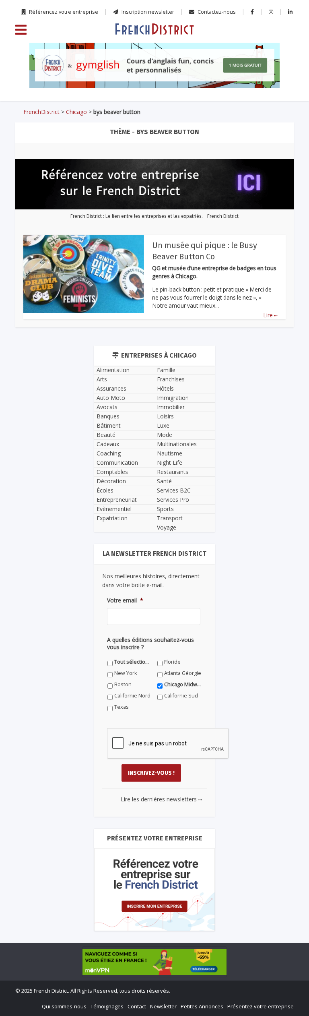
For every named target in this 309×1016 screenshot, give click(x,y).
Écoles (105, 490)
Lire (270, 315)
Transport (170, 518)
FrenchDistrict (41, 112)
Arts (102, 379)
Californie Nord (132, 695)
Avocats (107, 407)
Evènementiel (114, 509)
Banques (108, 416)
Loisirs (165, 416)
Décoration (111, 481)
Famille (166, 370)
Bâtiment (109, 425)
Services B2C (174, 490)
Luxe (163, 425)
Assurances (111, 388)
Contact (137, 1006)
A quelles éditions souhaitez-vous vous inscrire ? (150, 643)
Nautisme (169, 453)
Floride (172, 661)
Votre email (125, 600)
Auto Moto (111, 397)
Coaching (109, 453)
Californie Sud (181, 695)
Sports (165, 509)
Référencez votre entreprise (63, 11)
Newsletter (163, 1006)
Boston (123, 684)
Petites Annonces (202, 1006)
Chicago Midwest (183, 684)
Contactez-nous (216, 11)
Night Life (169, 462)
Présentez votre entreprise (260, 1006)
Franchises (171, 379)
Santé (164, 481)
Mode (164, 435)
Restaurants (172, 472)
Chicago (76, 112)
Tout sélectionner (133, 661)
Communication (117, 462)
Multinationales (177, 444)
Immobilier (171, 407)
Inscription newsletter (147, 11)
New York (125, 673)
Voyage (166, 527)
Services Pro (173, 499)
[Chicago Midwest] (154, 29)
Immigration (173, 397)
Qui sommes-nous (64, 1006)
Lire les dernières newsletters (161, 799)
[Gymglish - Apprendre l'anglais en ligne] (154, 65)
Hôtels (165, 388)
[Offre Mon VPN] (154, 962)
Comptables (112, 472)
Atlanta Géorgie (182, 673)
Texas (121, 707)
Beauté (106, 435)
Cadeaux (108, 444)
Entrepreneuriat (117, 499)
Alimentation (113, 370)
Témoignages (107, 1006)
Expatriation (112, 518)
